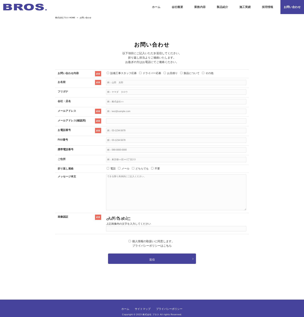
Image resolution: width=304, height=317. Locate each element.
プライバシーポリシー (169, 308)
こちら (167, 245)
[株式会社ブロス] (25, 7)
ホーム (125, 308)
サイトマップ (143, 308)
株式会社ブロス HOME (65, 18)
